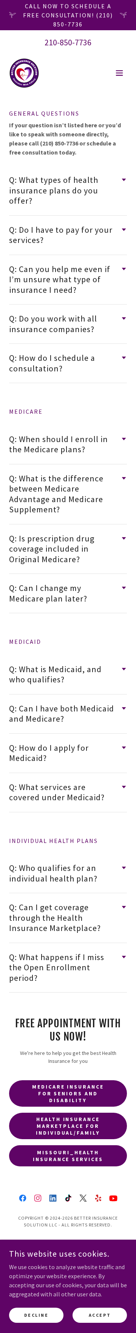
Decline (36, 1315)
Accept (100, 1315)
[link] (24, 73)
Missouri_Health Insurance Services (68, 1156)
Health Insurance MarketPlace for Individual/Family (68, 1126)
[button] (119, 72)
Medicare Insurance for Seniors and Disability (68, 1093)
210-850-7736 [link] (68, 42)
